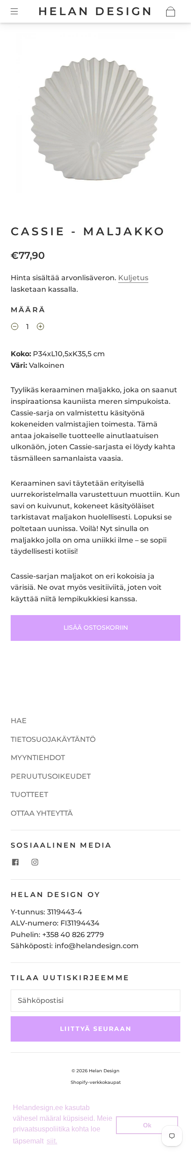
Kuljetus (133, 278)
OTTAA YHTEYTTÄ (42, 813)
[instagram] (34, 862)
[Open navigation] (20, 11)
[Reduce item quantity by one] (14, 328)
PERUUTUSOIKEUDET (51, 776)
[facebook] (15, 862)
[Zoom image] (95, 114)
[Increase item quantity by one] (40, 328)
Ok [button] (147, 1125)
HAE (19, 720)
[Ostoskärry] (170, 11)
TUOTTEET (29, 794)
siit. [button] (52, 1141)
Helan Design (95, 11)
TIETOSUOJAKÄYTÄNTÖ (53, 739)
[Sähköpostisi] (95, 1001)
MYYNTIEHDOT (38, 757)
